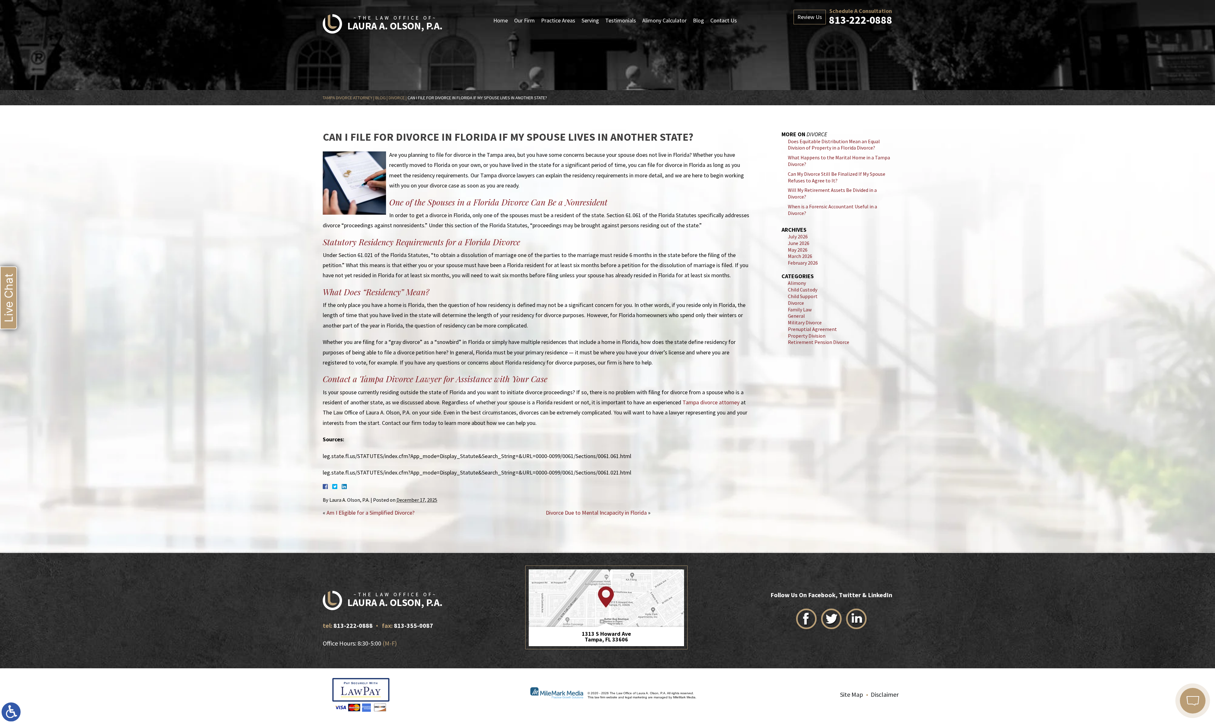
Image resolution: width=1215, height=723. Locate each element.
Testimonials (620, 20)
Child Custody (802, 289)
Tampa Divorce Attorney (347, 98)
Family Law (800, 309)
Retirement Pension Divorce (818, 342)
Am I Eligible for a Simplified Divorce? (370, 512)
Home (500, 20)
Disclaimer (885, 694)
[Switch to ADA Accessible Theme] (11, 711)
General (796, 316)
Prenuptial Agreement (812, 329)
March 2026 (800, 256)
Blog (698, 20)
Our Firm (524, 20)
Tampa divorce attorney (710, 402)
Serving (590, 20)
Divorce (397, 98)
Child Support (803, 296)
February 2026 (803, 263)
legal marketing (636, 697)
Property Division (807, 336)
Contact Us (723, 20)
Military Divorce (805, 322)
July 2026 (798, 236)
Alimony (797, 283)
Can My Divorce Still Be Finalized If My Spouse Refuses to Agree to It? (836, 177)
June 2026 (798, 243)
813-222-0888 (860, 20)
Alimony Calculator (664, 20)
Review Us (809, 17)
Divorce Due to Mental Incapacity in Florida (596, 512)
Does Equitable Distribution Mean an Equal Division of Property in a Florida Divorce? (834, 144)
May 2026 (797, 250)
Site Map (851, 694)
